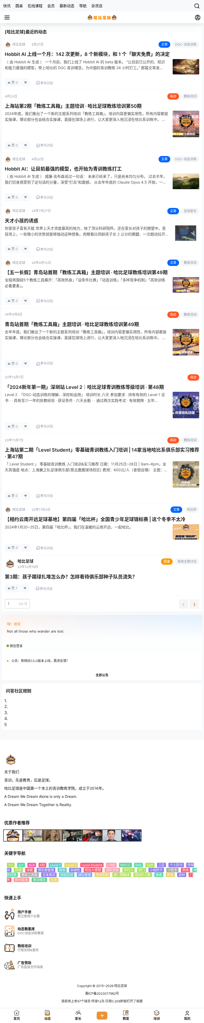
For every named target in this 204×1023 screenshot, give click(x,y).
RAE (138, 865)
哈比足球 (25, 561)
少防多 (172, 870)
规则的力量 (143, 875)
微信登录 (16, 646)
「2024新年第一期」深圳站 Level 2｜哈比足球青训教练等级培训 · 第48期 (84, 387)
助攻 (62, 870)
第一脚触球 (122, 875)
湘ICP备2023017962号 (102, 993)
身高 (159, 875)
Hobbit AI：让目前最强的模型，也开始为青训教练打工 (63, 169)
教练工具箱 (29, 875)
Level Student (92, 865)
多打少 (128, 870)
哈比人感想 (93, 870)
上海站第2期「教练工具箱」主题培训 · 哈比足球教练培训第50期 (73, 106)
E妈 (42, 865)
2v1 (21, 865)
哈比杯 (192, 509)
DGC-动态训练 (186, 44)
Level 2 (71, 865)
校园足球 (66, 875)
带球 (185, 870)
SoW (150, 865)
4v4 (32, 865)
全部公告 (102, 675)
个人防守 (176, 865)
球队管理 (84, 875)
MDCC (125, 865)
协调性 (75, 870)
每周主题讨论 (187, 561)
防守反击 (21, 880)
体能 (30, 870)
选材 (181, 875)
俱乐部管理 (46, 870)
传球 (18, 870)
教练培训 (190, 96)
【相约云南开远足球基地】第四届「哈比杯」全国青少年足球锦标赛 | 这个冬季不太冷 (95, 519)
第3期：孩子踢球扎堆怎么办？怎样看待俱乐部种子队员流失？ (71, 577)
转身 (170, 875)
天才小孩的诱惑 (21, 221)
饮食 (54, 880)
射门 (141, 870)
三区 (161, 865)
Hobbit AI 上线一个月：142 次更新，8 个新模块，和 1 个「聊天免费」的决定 (87, 54)
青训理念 (39, 880)
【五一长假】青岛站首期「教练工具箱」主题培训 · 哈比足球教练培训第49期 (86, 272)
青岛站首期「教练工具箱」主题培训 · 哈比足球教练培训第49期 (72, 324)
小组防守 (156, 870)
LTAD (111, 865)
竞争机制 (102, 875)
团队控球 (112, 870)
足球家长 (190, 211)
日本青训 (48, 875)
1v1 (10, 865)
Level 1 (55, 865)
